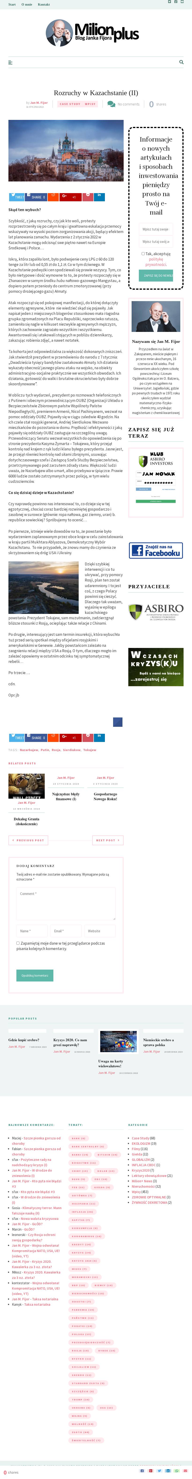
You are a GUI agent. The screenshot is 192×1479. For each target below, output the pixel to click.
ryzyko (81, 1358)
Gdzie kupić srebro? (23, 1039)
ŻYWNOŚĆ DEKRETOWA (149, 1202)
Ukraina (81, 1407)
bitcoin (108, 1154)
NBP (78, 1285)
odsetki (81, 1301)
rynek (106, 1350)
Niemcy (104, 1285)
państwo (83, 1317)
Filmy (136, 1149)
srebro (82, 1375)
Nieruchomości (143, 1186)
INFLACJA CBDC (144, 1165)
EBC (101, 1179)
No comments (128, 104)
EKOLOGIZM (141, 1143)
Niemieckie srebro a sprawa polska (158, 1042)
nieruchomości (88, 1293)
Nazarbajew (29, 750)
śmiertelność (86, 1440)
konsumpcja (85, 1228)
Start (12, 4)
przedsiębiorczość (91, 1342)
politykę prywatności (155, 262)
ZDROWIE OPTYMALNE (149, 1197)
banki (80, 1154)
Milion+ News (142, 1181)
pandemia (83, 1309)
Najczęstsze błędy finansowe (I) (66, 796)
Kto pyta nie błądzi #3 (38, 1192)
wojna (79, 1415)
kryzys (81, 1252)
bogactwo (84, 1162)
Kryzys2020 (141, 1170)
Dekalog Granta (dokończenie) (26, 821)
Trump (81, 1399)
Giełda (137, 1154)
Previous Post (30, 840)
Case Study (70, 104)
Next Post (105, 840)
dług (78, 1179)
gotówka (82, 1195)
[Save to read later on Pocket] (87, 197)
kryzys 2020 (84, 1260)
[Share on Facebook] (117, 725)
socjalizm (84, 1366)
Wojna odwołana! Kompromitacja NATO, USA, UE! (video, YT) (36, 1250)
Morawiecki (85, 1277)
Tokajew (89, 750)
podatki (82, 1326)
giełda (102, 1187)
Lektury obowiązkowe (149, 1175)
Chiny (80, 1171)
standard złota (88, 1383)
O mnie (27, 4)
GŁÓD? (37, 1224)
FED (78, 1187)
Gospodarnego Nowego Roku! (105, 796)
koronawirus (87, 1236)
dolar (106, 1171)
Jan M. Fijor (39, 103)
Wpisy (90, 104)
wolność (83, 1424)
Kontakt (44, 4)
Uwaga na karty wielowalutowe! (110, 1063)
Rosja (56, 750)
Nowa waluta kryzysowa (40, 1218)
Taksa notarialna (45, 1299)
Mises (79, 1268)
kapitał (81, 1219)
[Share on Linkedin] (99, 197)
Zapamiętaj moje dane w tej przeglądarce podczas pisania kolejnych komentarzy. (60, 946)
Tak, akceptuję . (157, 259)
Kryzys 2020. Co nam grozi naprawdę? (70, 1042)
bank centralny (88, 1146)
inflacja (82, 1211)
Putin (45, 750)
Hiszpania (84, 1203)
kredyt (81, 1244)
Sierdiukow (72, 750)
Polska (81, 1334)
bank (78, 1138)
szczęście (83, 1391)
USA (106, 1407)
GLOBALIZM (141, 1159)
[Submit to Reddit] (53, 197)
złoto (80, 1432)
